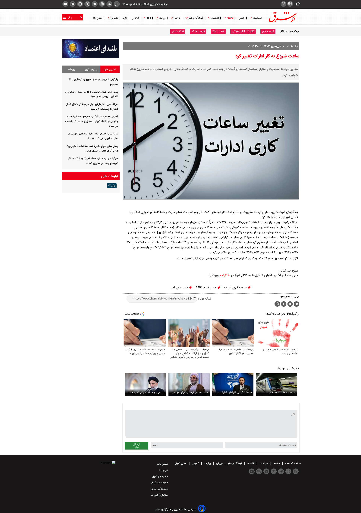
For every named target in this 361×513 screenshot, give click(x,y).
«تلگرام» (224, 275)
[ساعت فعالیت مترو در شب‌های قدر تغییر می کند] (276, 384)
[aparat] (80, 4)
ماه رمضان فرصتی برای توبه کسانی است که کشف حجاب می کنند (190, 392)
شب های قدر (180, 287)
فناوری (135, 18)
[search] (117, 4)
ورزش (177, 18)
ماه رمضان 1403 (206, 287)
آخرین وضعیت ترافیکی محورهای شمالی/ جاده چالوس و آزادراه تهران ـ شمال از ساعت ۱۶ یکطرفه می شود (91, 121)
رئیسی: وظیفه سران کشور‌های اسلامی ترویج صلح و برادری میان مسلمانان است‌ (146, 392)
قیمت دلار (268, 31)
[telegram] (95, 4)
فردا (148, 18)
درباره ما (163, 470)
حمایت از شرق (160, 476)
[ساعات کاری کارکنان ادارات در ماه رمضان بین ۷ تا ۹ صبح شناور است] (232, 384)
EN (290, 4)
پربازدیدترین (90, 69)
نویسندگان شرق (159, 489)
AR (283, 4)
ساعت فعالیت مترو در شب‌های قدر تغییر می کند (280, 392)
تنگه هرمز (178, 31)
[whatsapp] (277, 304)
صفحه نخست (292, 463)
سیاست (257, 18)
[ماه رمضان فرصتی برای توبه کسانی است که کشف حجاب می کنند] (189, 384)
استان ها (98, 18)
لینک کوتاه (204, 298)
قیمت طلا (218, 31)
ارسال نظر (136, 446)
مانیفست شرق (159, 483)
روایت (162, 18)
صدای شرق (181, 463)
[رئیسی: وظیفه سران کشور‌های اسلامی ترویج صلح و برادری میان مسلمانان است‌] (145, 384)
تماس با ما (162, 464)
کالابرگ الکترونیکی (243, 31)
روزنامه (71, 69)
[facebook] (284, 304)
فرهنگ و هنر (196, 18)
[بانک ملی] (90, 57)
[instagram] (102, 4)
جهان (241, 18)
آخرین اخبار (110, 69)
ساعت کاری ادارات (236, 287)
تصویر (115, 18)
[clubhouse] (73, 4)
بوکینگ (111, 186)
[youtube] (65, 4)
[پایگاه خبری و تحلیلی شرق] (282, 22)
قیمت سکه (198, 31)
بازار (125, 18)
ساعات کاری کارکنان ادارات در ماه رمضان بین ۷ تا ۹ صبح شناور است (234, 392)
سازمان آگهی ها (159, 495)
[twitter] (87, 4)
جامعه (230, 18)
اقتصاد (215, 18)
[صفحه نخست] (296, 4)
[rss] (109, 4)
